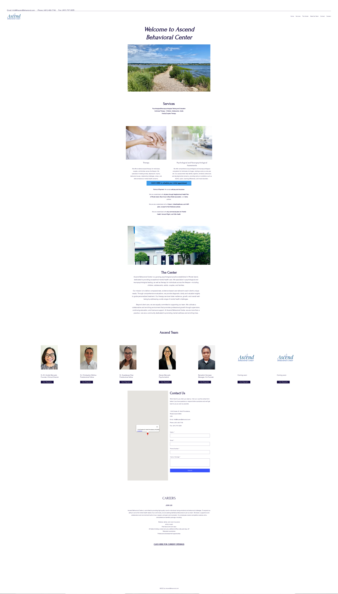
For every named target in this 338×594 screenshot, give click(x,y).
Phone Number (174, 448)
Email (172, 440)
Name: (172, 432)
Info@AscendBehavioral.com (23, 10)
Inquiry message (175, 457)
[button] (169, 245)
